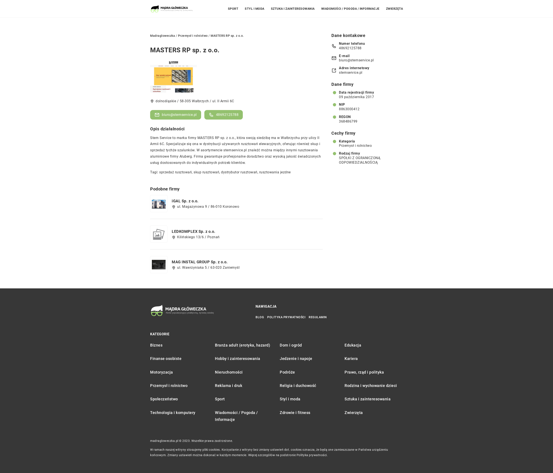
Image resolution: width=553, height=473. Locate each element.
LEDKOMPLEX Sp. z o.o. (193, 231)
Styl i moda (254, 8)
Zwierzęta (394, 8)
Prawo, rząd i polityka (364, 372)
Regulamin (318, 317)
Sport (233, 8)
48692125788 (227, 115)
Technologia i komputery (172, 412)
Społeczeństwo (164, 399)
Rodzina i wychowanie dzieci (371, 385)
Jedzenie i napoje (296, 358)
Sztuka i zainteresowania (293, 8)
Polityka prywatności (286, 317)
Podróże (287, 372)
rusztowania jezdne (275, 172)
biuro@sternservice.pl (179, 115)
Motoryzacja (161, 372)
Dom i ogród (291, 345)
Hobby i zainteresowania (237, 358)
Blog (260, 317)
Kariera (351, 358)
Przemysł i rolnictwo (355, 146)
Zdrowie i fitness (295, 412)
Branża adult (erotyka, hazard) (242, 345)
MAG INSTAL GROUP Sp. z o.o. (200, 262)
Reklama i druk (228, 385)
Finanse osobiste (165, 358)
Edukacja (353, 345)
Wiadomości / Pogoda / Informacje (350, 8)
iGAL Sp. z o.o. (185, 201)
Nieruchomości (229, 372)
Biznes (156, 345)
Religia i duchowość (298, 385)
